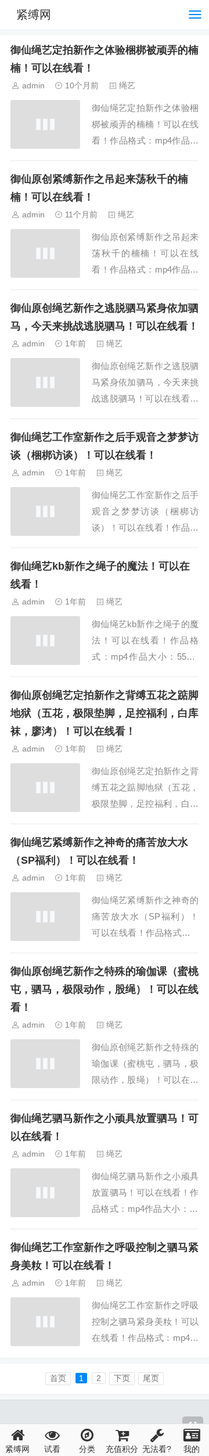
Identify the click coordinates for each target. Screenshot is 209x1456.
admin (33, 85)
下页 (122, 1378)
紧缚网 (33, 14)
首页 (58, 1378)
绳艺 (127, 85)
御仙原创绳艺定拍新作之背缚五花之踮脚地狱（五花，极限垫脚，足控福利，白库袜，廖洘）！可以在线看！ (104, 713)
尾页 (151, 1378)
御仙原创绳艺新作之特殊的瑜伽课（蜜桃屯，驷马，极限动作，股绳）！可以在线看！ (104, 989)
